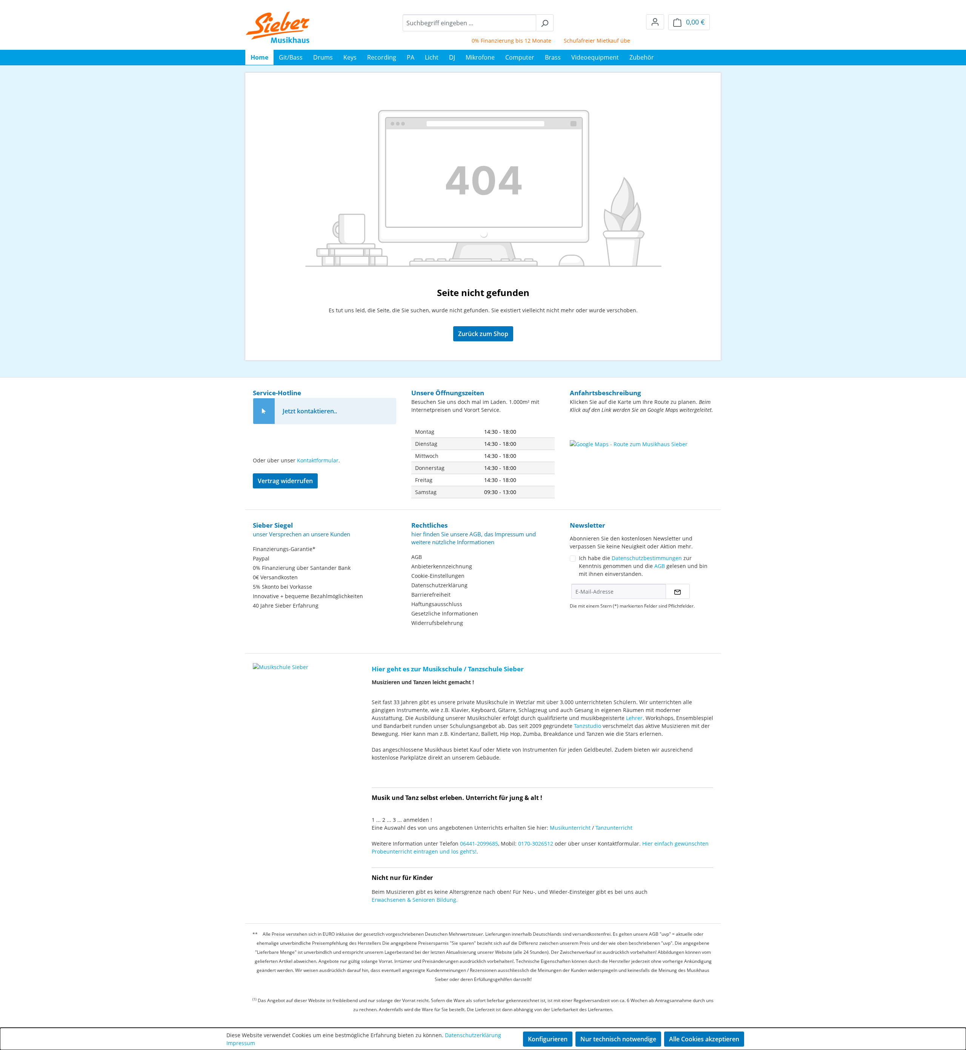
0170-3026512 (535, 843)
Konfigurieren (548, 1039)
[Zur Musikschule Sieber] (280, 661)
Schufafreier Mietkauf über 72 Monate (596, 40)
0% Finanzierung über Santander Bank (302, 567)
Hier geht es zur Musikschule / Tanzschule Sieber (448, 669)
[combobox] (469, 22)
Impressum (240, 1043)
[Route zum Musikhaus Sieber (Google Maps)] (641, 459)
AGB (416, 556)
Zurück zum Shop (483, 334)
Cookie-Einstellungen (438, 575)
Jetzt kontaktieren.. (310, 411)
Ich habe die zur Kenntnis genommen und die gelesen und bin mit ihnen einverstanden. (643, 565)
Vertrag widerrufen (285, 481)
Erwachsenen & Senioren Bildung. (415, 899)
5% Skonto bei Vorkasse (282, 586)
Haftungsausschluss (436, 604)
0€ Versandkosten (275, 577)
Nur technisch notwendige (618, 1039)
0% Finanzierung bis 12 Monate (495, 40)
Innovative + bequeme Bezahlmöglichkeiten (308, 596)
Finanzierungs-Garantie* (284, 549)
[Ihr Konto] (655, 21)
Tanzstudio (587, 725)
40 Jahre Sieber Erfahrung (285, 605)
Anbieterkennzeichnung (441, 566)
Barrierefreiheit (431, 594)
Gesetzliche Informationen (444, 613)
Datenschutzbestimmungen (647, 558)
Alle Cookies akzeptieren (704, 1039)
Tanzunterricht (613, 827)
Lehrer (634, 717)
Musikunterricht (570, 827)
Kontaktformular (317, 460)
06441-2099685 (479, 843)
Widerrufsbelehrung (437, 622)
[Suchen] (545, 22)
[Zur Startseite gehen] (278, 27)
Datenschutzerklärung (439, 585)
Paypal (261, 558)
